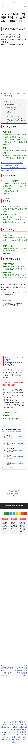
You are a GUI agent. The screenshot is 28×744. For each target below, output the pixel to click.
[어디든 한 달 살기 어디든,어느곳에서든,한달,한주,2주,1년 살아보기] (14, 2)
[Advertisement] (14, 62)
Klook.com (5, 198)
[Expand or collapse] (25, 101)
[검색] (2, 6)
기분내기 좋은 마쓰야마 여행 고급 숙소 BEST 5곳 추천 (13, 304)
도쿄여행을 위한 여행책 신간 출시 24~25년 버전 (14, 506)
